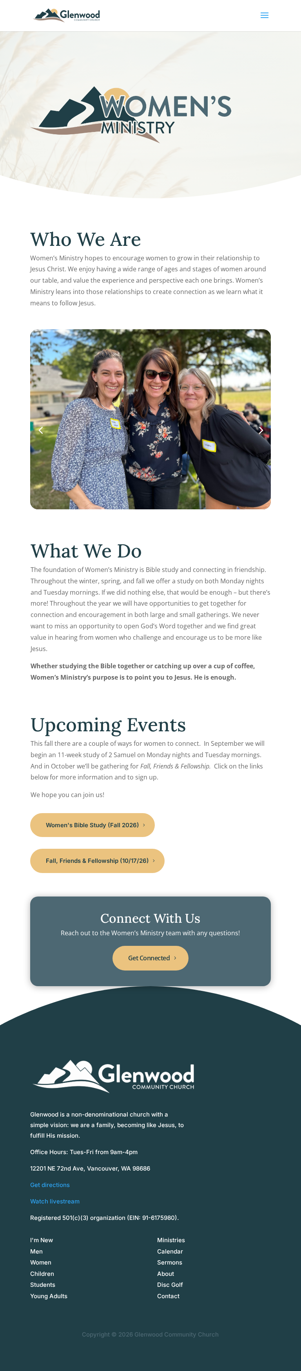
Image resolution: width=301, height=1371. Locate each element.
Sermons (169, 1262)
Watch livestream (55, 1201)
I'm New (41, 1240)
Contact (168, 1296)
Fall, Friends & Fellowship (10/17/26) (97, 860)
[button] (260, 429)
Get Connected (149, 958)
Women (40, 1262)
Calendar (170, 1251)
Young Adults (48, 1296)
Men (36, 1251)
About (165, 1273)
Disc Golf (170, 1284)
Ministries (171, 1240)
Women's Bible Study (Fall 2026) (92, 825)
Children (42, 1273)
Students (42, 1284)
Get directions (50, 1185)
